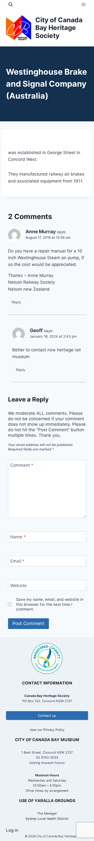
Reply (16, 302)
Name (18, 536)
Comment (21, 465)
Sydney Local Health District (47, 819)
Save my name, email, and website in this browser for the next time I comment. (49, 604)
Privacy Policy (53, 730)
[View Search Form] (10, 4)
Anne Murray (41, 231)
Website (18, 585)
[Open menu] (83, 4)
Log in (12, 830)
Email (17, 561)
